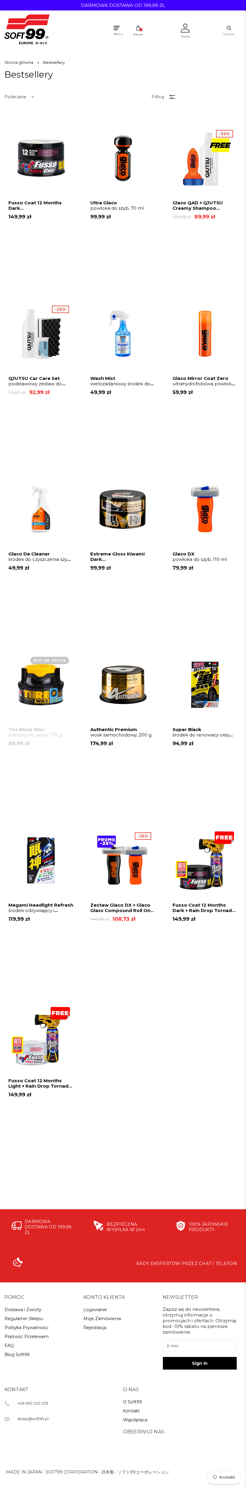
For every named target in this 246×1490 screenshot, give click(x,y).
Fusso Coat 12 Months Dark (39, 205)
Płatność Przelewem (26, 1336)
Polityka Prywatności (26, 1327)
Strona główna (18, 62)
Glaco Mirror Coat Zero (203, 381)
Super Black (201, 732)
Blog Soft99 (17, 1354)
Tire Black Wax (35, 732)
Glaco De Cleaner (40, 556)
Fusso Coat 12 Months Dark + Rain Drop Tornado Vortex (203, 907)
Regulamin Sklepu (23, 1318)
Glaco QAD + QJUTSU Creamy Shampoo (200, 205)
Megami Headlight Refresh (40, 907)
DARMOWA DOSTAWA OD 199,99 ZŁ (123, 5)
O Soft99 (132, 1402)
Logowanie (95, 1309)
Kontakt (131, 1411)
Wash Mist (121, 381)
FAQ (9, 1345)
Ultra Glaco (117, 205)
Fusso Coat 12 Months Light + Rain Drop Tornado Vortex (40, 1083)
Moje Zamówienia (102, 1318)
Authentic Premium (121, 732)
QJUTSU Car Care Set (35, 381)
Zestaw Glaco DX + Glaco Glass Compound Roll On (120, 907)
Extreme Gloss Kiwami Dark (121, 556)
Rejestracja (94, 1327)
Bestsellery (54, 62)
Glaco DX (199, 556)
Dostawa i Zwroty (22, 1309)
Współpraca (135, 1420)
